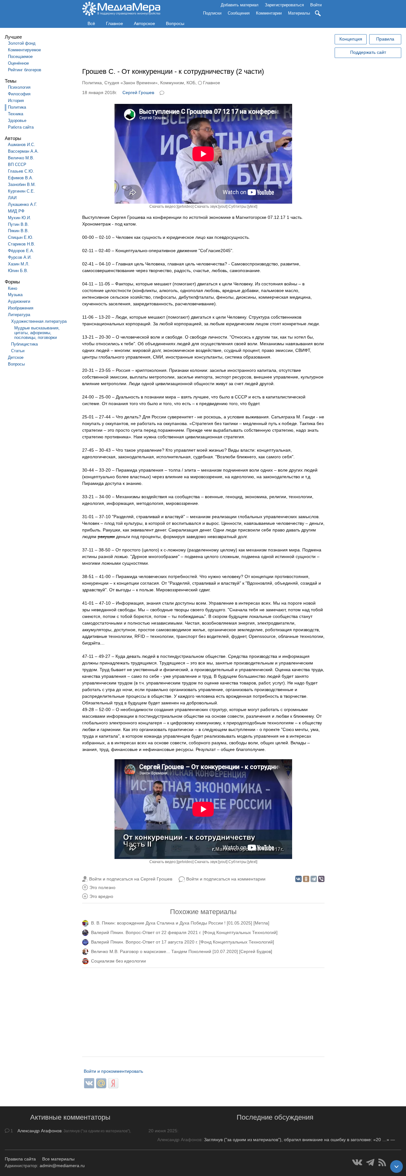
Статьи (17, 350)
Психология (19, 87)
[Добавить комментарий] (162, 92)
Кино (12, 288)
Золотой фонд (22, 43)
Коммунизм (172, 82)
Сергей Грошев (138, 92)
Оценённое (18, 63)
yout (222, 206)
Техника (15, 113)
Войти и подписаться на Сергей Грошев (130, 878)
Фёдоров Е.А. (21, 250)
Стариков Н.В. (21, 244)
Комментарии (269, 13)
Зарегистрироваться (284, 5)
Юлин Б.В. (18, 270)
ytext (252, 206)
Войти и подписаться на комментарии (225, 878)
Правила (385, 38)
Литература (19, 314)
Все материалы (58, 1158)
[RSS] (382, 1162)
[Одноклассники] (306, 879)
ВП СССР (17, 164)
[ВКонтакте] (298, 879)
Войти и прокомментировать (113, 1071)
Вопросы (175, 23)
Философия (19, 94)
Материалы (299, 13)
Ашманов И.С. (21, 144)
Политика (17, 107)
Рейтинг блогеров (24, 69)
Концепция (350, 38)
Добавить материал (240, 5)
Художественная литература (39, 321)
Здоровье (17, 120)
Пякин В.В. (18, 230)
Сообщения (239, 13)
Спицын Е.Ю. (20, 237)
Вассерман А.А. (23, 151)
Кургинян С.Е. (21, 191)
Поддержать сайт (368, 52)
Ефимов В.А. (20, 177)
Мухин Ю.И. (19, 217)
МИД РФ (16, 211)
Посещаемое (20, 56)
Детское (15, 357)
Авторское (144, 23)
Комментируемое (24, 50)
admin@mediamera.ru (62, 1165)
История (16, 100)
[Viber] (321, 879)
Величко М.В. (21, 158)
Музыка (15, 294)
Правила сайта (20, 1158)
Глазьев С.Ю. (21, 171)
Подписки (212, 13)
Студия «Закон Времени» (131, 82)
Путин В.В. (18, 224)
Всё (91, 23)
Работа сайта (21, 127)
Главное (114, 23)
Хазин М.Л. (18, 264)
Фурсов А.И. (20, 257)
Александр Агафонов (39, 1130)
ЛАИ (12, 197)
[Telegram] (314, 879)
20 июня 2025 (162, 1130)
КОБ (191, 82)
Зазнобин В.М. (22, 184)
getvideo (185, 206)
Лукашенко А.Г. (22, 204)
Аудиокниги (19, 301)
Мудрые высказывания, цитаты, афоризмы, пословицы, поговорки (37, 333)
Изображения (20, 308)
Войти (316, 5)
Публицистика (24, 344)
